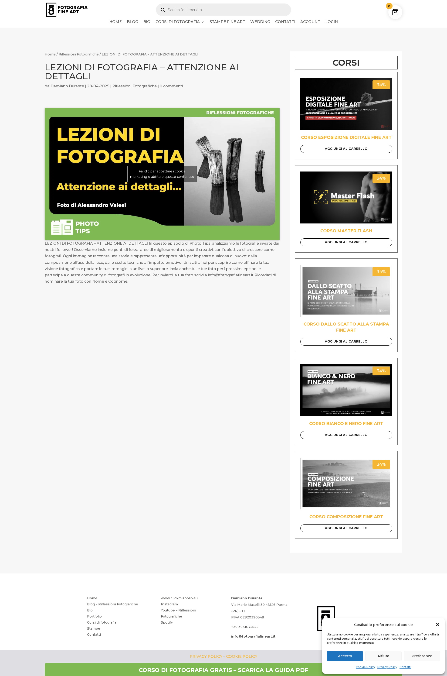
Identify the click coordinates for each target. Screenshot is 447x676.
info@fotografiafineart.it (253, 636)
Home (115, 22)
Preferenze (422, 656)
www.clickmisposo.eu (179, 598)
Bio (146, 22)
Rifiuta (383, 656)
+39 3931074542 (244, 627)
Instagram (169, 604)
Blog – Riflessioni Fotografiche (112, 604)
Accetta (345, 656)
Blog (132, 22)
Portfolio (94, 616)
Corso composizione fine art (346, 516)
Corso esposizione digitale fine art (346, 137)
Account (310, 22)
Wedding (260, 22)
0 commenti (171, 86)
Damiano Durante (67, 86)
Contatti (405, 667)
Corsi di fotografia (178, 22)
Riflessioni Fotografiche (79, 54)
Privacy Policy (387, 667)
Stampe (93, 628)
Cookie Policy (365, 667)
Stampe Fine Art (227, 22)
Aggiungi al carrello (346, 149)
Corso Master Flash (346, 230)
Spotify (167, 622)
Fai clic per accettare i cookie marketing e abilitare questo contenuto (162, 174)
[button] (437, 624)
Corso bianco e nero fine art (346, 423)
